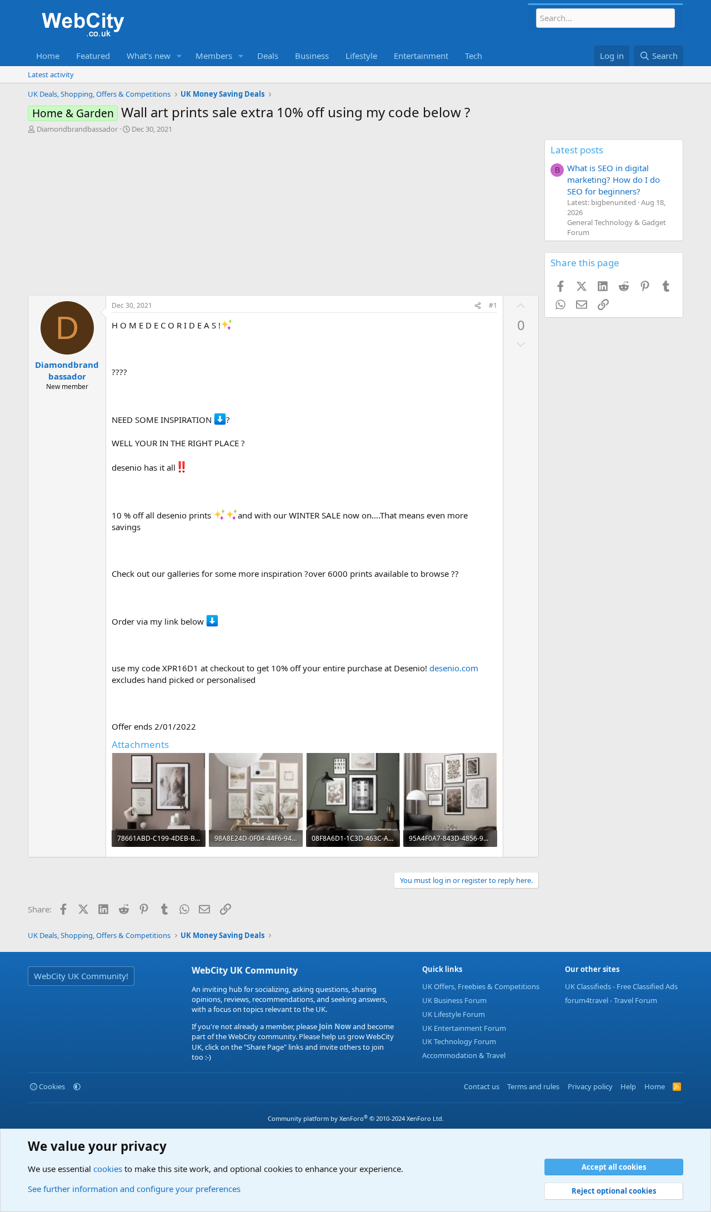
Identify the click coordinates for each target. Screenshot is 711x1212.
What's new (149, 55)
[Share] (477, 306)
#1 (493, 305)
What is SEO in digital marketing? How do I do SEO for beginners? (613, 179)
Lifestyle (361, 55)
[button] (179, 56)
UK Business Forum (454, 1000)
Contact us (481, 1086)
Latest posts (576, 149)
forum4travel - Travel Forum (611, 1000)
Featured (93, 55)
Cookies (51, 1086)
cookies (107, 1168)
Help (628, 1086)
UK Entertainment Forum (464, 1028)
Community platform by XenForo (356, 1118)
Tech (473, 55)
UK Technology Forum (459, 1041)
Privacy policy (590, 1086)
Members (214, 55)
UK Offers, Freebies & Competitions (480, 986)
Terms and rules (533, 1086)
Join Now (334, 1026)
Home (47, 55)
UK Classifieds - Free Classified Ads (621, 986)
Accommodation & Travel (463, 1055)
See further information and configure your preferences (134, 1188)
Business (312, 55)
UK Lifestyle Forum (453, 1014)
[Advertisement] (283, 217)
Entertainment (421, 55)
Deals (267, 55)
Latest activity (51, 74)
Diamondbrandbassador (77, 129)
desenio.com (453, 668)
